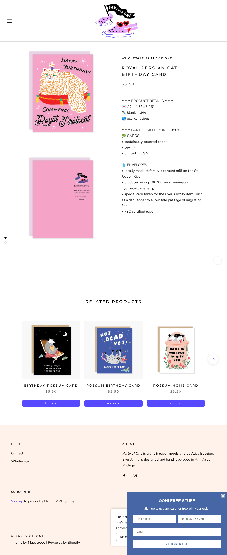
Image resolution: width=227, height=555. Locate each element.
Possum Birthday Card (113, 386)
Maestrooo (36, 542)
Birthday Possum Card (51, 386)
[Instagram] (135, 475)
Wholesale (20, 461)
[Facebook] (124, 475)
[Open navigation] (9, 21)
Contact (17, 453)
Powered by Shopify (64, 542)
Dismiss (125, 537)
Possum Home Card (175, 386)
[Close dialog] (223, 496)
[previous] (14, 359)
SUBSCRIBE (177, 544)
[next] (213, 359)
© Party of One (28, 536)
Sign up (17, 501)
